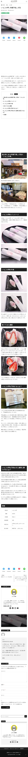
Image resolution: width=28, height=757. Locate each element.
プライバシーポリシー (14, 748)
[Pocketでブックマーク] (19, 38)
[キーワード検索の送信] (26, 716)
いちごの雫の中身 (8, 103)
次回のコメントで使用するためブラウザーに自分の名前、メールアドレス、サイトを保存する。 (13, 703)
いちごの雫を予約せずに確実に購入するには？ (14, 111)
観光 (8, 13)
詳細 (5, 114)
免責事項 (22, 748)
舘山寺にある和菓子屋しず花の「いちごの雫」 (14, 98)
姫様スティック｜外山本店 (6, 576)
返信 (3, 658)
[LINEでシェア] (24, 38)
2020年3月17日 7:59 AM (7, 641)
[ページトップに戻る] (25, 754)
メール (3, 690)
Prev (25, 575)
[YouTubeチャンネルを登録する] (17, 742)
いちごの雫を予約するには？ (11, 108)
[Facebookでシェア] (8, 38)
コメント (3, 671)
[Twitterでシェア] (3, 38)
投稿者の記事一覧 (7, 606)
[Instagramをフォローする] (15, 742)
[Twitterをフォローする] (10, 742)
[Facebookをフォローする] (13, 742)
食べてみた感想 (8, 106)
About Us (6, 748)
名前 (2, 684)
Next (3, 575)
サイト (2, 695)
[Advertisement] (14, 58)
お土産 (4, 13)
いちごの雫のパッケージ (10, 101)
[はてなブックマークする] (14, 38)
